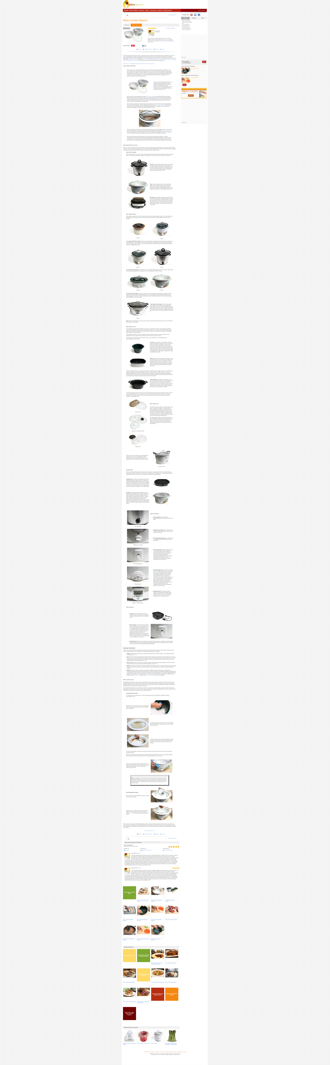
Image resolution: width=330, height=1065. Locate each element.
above (135, 654)
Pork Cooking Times (186, 28)
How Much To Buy (185, 26)
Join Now (200, 10)
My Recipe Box (168, 10)
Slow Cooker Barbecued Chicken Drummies (156, 964)
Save (140, 49)
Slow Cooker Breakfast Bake (129, 1001)
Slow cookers (166, 39)
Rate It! (127, 850)
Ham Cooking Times (186, 25)
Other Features (149, 675)
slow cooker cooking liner (143, 1043)
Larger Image (126, 28)
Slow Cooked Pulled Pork (128, 982)
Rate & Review (148, 49)
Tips (203, 18)
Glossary (141, 10)
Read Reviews (169, 28)
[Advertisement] (175, 4)
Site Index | (157, 1051)
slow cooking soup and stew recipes (165, 59)
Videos (147, 10)
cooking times (149, 96)
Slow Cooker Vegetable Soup (157, 982)
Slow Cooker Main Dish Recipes (143, 975)
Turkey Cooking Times (186, 29)
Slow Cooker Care (150, 63)
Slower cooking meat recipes (149, 59)
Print (163, 49)
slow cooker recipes (133, 59)
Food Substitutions (185, 24)
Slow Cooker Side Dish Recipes (171, 994)
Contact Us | (152, 1051)
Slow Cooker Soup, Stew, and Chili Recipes (129, 1013)
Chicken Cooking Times (186, 21)
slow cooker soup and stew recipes (190, 75)
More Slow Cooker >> (150, 830)
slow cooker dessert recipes (188, 66)
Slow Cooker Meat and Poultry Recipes (157, 994)
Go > (204, 61)
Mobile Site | (146, 1051)
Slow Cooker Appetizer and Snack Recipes (143, 955)
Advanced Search (172, 14)
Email (157, 49)
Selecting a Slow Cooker (139, 63)
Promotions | (162, 1051)
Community (153, 10)
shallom (139, 853)
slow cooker (154, 1043)
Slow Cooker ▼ (136, 25)
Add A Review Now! (146, 850)
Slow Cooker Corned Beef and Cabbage (143, 1002)
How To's (127, 25)
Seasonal (160, 10)
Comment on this (168, 850)
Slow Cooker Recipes (129, 955)
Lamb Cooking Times (186, 27)
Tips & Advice (134, 10)
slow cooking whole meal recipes (131, 60)
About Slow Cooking (128, 63)
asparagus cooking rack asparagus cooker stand (171, 1044)
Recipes (126, 10)
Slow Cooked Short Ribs (170, 963)
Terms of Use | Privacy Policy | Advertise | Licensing (176, 1051)
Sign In (204, 10)
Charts (185, 18)
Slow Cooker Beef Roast (170, 982)
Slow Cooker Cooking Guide (129, 893)
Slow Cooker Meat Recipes (171, 919)
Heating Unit (137, 675)
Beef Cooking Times (186, 20)
